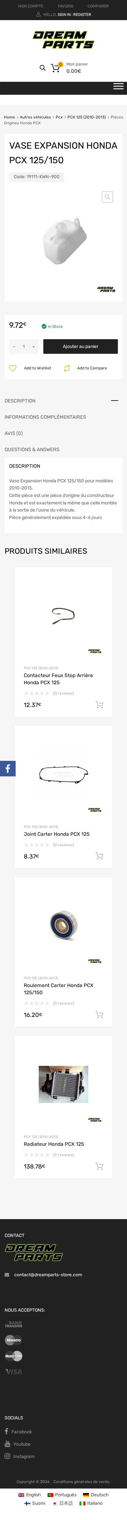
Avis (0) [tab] (14, 433)
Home (9, 117)
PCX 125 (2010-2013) (86, 117)
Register (82, 14)
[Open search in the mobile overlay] (42, 68)
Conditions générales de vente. (81, 1481)
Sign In (64, 14)
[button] (107, 197)
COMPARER (98, 6)
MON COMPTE (30, 6)
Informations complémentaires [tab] (45, 417)
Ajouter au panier (80, 346)
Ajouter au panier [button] (99, 705)
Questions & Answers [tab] (32, 449)
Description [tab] (20, 401)
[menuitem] (29, 1495)
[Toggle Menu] (118, 88)
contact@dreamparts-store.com (48, 1275)
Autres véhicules (35, 117)
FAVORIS (65, 6)
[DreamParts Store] (63, 47)
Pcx (59, 117)
